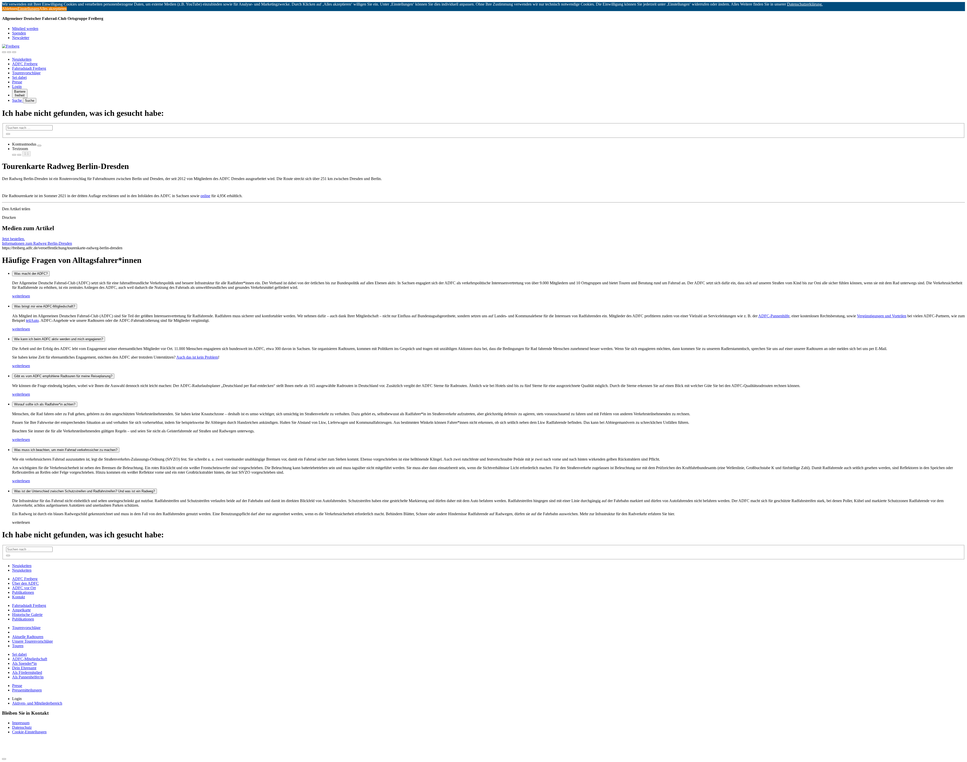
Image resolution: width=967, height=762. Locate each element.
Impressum (20, 723)
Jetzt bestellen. (13, 239)
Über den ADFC (25, 583)
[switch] (39, 145)
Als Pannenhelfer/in (28, 677)
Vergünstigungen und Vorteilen (881, 316)
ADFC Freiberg (25, 64)
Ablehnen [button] (10, 9)
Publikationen (23, 592)
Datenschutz (22, 727)
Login (17, 86)
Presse (17, 82)
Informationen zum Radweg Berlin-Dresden (37, 243)
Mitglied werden (25, 28)
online (205, 196)
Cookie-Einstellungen (29, 732)
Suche (17, 100)
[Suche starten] (8, 134)
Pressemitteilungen (27, 690)
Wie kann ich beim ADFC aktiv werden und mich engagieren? (58, 339)
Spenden (19, 33)
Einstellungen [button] (28, 9)
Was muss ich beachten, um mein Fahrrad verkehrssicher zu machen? (65, 450)
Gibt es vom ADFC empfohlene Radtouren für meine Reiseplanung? (63, 376)
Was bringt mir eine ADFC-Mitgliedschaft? (44, 306)
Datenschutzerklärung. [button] (805, 4)
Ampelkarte (21, 610)
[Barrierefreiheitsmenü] (4, 52)
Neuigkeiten (21, 59)
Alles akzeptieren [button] (53, 9)
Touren (17, 646)
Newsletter (20, 38)
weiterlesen (21, 296)
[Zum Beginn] (4, 759)
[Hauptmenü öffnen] (14, 52)
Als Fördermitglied (27, 672)
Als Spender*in (24, 663)
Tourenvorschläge (26, 73)
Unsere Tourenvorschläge (32, 641)
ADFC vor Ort (24, 588)
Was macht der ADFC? (31, 273)
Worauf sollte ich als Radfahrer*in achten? (44, 404)
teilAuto (32, 320)
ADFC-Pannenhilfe (773, 316)
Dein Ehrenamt (24, 668)
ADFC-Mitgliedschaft (29, 659)
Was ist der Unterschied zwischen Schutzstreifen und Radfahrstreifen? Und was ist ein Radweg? (84, 491)
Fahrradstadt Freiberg (29, 68)
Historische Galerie (27, 614)
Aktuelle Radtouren (27, 637)
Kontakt (18, 597)
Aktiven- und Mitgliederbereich (37, 703)
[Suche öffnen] (9, 52)
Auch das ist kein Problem (197, 357)
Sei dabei (19, 77)
